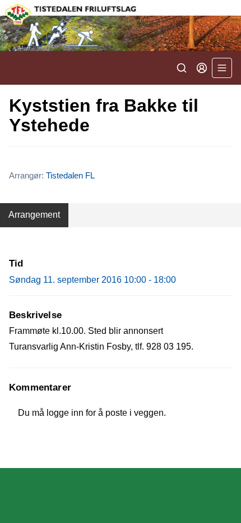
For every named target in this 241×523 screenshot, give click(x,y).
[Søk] (182, 68)
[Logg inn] (202, 68)
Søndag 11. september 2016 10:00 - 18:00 (92, 280)
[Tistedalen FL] (120, 25)
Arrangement (34, 214)
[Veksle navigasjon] (222, 68)
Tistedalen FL (70, 175)
